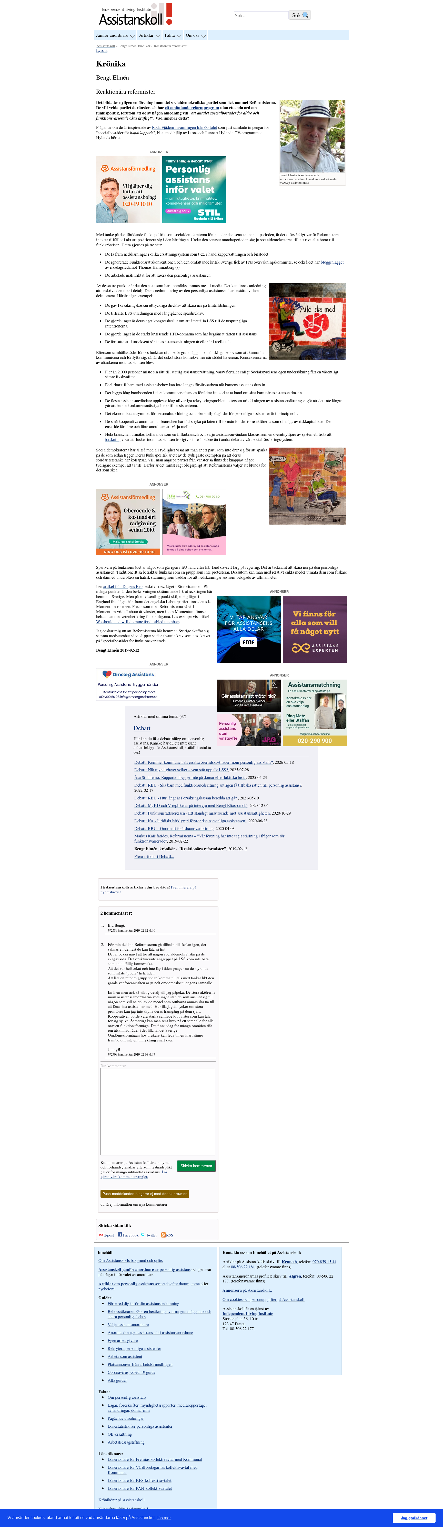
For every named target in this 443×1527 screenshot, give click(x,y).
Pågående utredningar (126, 1418)
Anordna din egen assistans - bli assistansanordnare (150, 1332)
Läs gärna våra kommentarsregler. (133, 1174)
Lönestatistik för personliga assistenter (140, 1426)
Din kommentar (113, 1065)
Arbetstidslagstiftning (126, 1442)
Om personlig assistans (127, 1397)
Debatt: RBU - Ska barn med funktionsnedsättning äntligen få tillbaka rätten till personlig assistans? (217, 785)
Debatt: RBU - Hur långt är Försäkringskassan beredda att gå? (186, 798)
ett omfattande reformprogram (192, 107)
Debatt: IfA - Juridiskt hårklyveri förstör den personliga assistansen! (190, 821)
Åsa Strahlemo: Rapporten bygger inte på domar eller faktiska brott (190, 777)
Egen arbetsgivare (123, 1340)
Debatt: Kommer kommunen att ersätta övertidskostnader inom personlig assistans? (203, 762)
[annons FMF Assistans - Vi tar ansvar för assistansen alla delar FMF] (249, 661)
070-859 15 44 (324, 1261)
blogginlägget (332, 262)
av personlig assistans (144, 1269)
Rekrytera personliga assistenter (134, 1348)
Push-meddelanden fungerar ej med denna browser (145, 1194)
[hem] (135, 25)
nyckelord (106, 1289)
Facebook (131, 1235)
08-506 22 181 (243, 1267)
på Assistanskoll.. (247, 1290)
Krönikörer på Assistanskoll (121, 1500)
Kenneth (289, 1262)
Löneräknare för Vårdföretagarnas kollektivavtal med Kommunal (152, 1469)
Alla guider (117, 1380)
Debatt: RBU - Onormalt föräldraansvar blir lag (174, 828)
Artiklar (146, 35)
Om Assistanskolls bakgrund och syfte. (130, 1260)
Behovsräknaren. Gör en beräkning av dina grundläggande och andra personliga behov (159, 1313)
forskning (112, 439)
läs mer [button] (164, 1518)
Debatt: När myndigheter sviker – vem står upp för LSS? (181, 769)
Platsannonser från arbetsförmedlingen (140, 1364)
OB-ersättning (120, 1434)
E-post (109, 1235)
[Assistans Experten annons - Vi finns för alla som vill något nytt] (315, 661)
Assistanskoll (106, 45)
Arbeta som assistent (125, 1356)
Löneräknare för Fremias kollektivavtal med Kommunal (155, 1459)
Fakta (170, 35)
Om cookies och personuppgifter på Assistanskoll (264, 1299)
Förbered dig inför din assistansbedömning (143, 1303)
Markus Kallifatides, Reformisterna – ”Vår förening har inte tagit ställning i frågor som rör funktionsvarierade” (209, 838)
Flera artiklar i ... (154, 856)
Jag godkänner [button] (414, 1518)
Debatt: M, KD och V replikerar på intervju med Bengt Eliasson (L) (190, 805)
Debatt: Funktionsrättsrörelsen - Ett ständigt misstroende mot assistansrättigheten (202, 813)
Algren (295, 1276)
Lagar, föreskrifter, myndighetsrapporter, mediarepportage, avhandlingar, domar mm (157, 1407)
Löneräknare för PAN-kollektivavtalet (140, 1488)
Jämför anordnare (112, 35)
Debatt (142, 727)
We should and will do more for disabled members (137, 621)
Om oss (192, 35)
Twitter (151, 1235)
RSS (169, 1235)
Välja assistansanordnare (128, 1324)
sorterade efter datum (143, 1284)
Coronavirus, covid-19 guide (131, 1372)
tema (196, 1284)
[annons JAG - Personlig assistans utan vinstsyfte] (249, 745)
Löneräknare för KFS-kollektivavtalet (140, 1480)
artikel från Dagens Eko (123, 586)
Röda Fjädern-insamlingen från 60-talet (184, 127)
